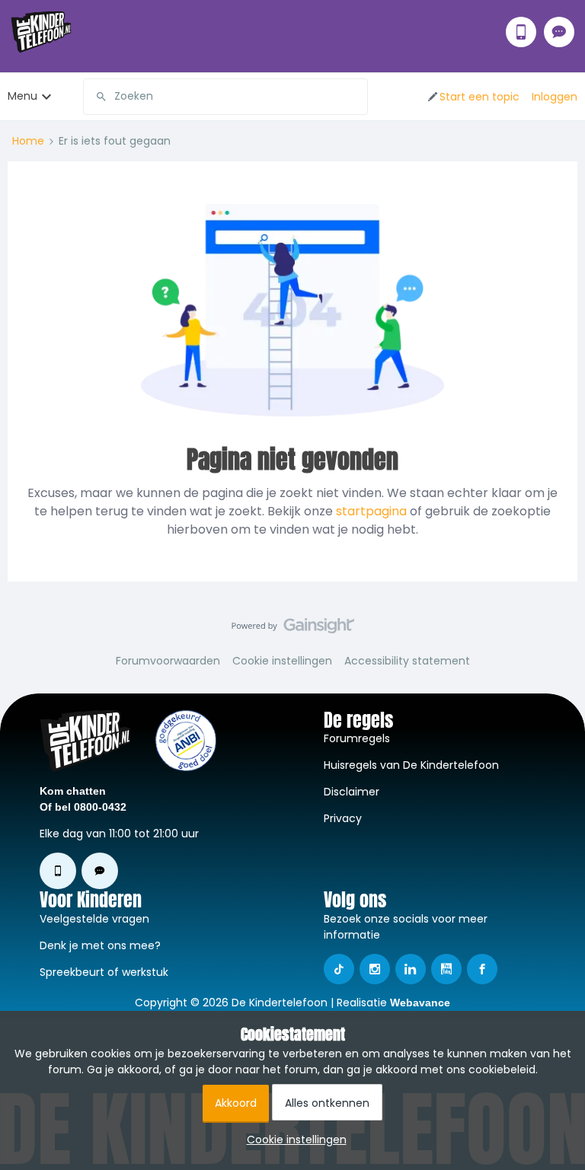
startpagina (371, 511)
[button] (472, 97)
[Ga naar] (95, 96)
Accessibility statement (407, 660)
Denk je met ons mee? (100, 945)
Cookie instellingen (282, 660)
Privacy (343, 818)
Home (28, 140)
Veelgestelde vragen (94, 918)
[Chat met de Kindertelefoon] (559, 32)
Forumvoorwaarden (168, 660)
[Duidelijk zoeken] (356, 96)
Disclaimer (351, 791)
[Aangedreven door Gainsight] (293, 629)
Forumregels (357, 738)
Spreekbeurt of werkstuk (104, 972)
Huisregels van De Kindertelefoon (411, 765)
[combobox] (225, 96)
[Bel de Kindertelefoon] (521, 32)
